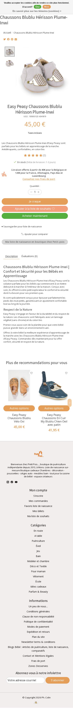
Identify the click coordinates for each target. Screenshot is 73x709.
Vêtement (38, 576)
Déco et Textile (38, 566)
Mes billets (38, 511)
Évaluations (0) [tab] (29, 256)
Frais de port (38, 660)
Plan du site (38, 636)
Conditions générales (38, 611)
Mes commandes (38, 501)
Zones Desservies (38, 666)
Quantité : (35, 186)
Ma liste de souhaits (38, 516)
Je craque (35, 201)
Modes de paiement (38, 626)
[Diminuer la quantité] (31, 192)
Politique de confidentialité (38, 621)
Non (46, 6)
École (38, 581)
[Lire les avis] (33, 155)
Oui (37, 6)
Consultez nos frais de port (39, 179)
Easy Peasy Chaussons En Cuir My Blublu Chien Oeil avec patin (54, 420)
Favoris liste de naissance (38, 506)
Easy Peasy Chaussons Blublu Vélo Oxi (19, 418)
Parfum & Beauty (38, 591)
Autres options (19, 408)
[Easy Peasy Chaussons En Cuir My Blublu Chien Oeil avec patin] (54, 385)
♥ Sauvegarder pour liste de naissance (22, 226)
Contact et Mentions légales (38, 655)
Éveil (38, 546)
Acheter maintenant (35, 216)
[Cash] (36, 702)
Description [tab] (11, 256)
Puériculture (38, 540)
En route (38, 530)
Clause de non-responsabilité (38, 616)
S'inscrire (38, 495)
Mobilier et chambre (38, 561)
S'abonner (57, 680)
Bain (38, 556)
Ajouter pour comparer (36, 234)
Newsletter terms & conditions (38, 641)
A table (38, 535)
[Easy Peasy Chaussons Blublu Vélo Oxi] (19, 385)
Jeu (38, 551)
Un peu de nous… (38, 606)
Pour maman (38, 571)
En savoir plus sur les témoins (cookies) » (37, 11)
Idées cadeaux (38, 586)
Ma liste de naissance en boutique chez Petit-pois (34, 241)
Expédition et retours (38, 631)
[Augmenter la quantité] (38, 192)
